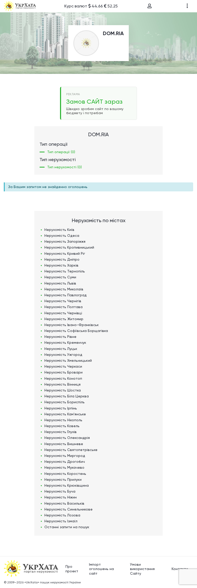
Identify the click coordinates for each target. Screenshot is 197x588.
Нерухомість (59, 230)
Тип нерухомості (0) (64, 167)
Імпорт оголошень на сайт (101, 568)
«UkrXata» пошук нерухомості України (52, 582)
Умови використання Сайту (142, 568)
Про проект (71, 568)
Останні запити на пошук (66, 527)
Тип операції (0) (61, 152)
